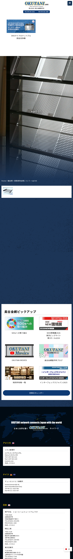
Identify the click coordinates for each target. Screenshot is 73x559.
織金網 (10, 181)
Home (3, 181)
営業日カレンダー (36, 393)
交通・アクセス (10, 463)
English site (9, 461)
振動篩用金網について (22, 181)
